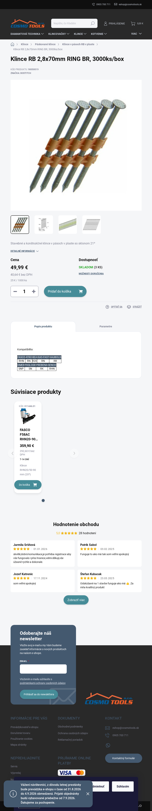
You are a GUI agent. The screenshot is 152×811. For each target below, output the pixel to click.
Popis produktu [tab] (43, 326)
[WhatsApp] (108, 744)
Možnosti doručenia (91, 273)
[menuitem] (28, 33)
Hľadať (93, 23)
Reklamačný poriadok (70, 739)
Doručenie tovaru (52, 4)
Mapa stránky (19, 744)
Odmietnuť (97, 786)
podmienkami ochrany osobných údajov (43, 683)
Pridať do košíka (59, 291)
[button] (43, 500)
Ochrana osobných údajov (73, 733)
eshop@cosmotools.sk (126, 727)
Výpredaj (16, 772)
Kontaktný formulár (123, 758)
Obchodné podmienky (70, 726)
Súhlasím (123, 786)
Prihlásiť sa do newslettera (39, 694)
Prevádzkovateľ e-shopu (24, 4)
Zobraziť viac (76, 600)
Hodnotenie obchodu (76, 524)
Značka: (21, 73)
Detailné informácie (23, 251)
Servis (14, 766)
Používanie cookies (21, 738)
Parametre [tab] (106, 326)
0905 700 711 (120, 735)
